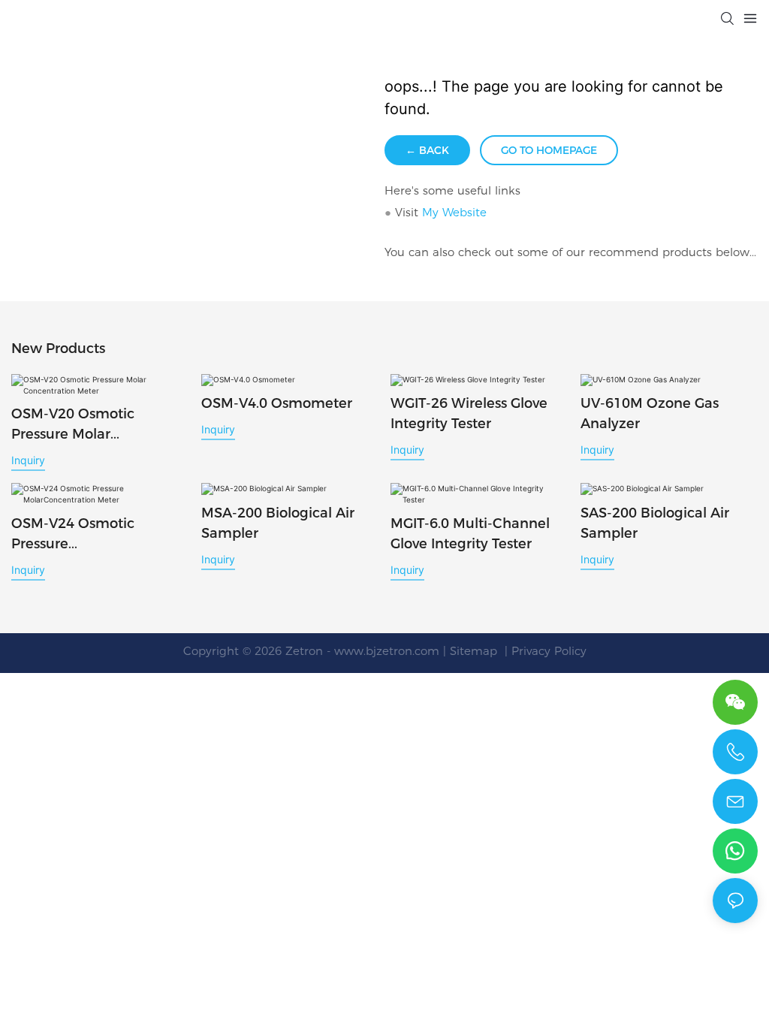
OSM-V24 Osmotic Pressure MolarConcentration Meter (78, 534)
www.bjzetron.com (386, 651)
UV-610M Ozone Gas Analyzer (650, 413)
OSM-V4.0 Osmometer (276, 403)
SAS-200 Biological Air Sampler (655, 523)
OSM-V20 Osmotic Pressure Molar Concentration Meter (81, 425)
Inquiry (28, 460)
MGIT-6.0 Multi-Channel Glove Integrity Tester (470, 533)
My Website (454, 212)
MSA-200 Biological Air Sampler (277, 523)
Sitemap (475, 651)
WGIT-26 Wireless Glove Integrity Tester (469, 413)
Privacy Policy (549, 651)
